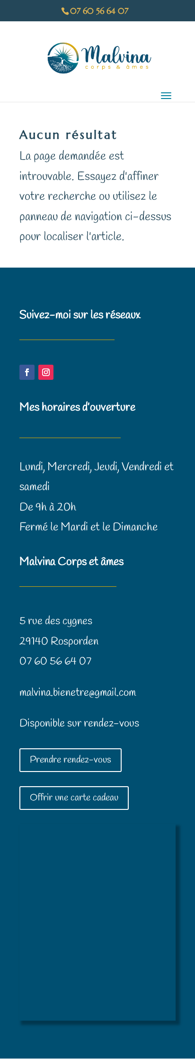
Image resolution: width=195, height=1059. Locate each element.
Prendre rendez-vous (70, 760)
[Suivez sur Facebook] (27, 372)
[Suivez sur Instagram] (45, 372)
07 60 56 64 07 (55, 662)
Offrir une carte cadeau (74, 797)
